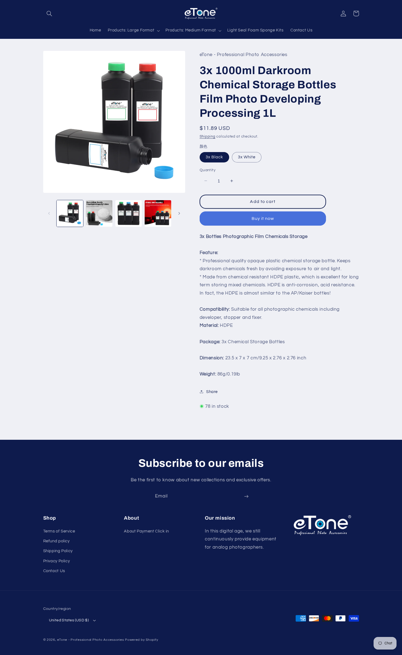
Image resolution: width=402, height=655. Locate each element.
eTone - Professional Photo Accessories (90, 639)
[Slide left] (49, 213)
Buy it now (263, 218)
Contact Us (54, 571)
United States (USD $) (69, 620)
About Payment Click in (146, 531)
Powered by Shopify (141, 639)
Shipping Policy (58, 551)
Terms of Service (59, 531)
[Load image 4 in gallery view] (158, 213)
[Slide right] (179, 213)
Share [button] (212, 391)
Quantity (207, 170)
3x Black (214, 157)
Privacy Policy (56, 561)
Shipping (207, 136)
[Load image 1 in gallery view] (70, 213)
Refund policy (56, 541)
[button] (49, 13)
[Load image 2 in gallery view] (99, 213)
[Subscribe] (246, 496)
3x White (246, 157)
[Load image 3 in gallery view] (128, 213)
